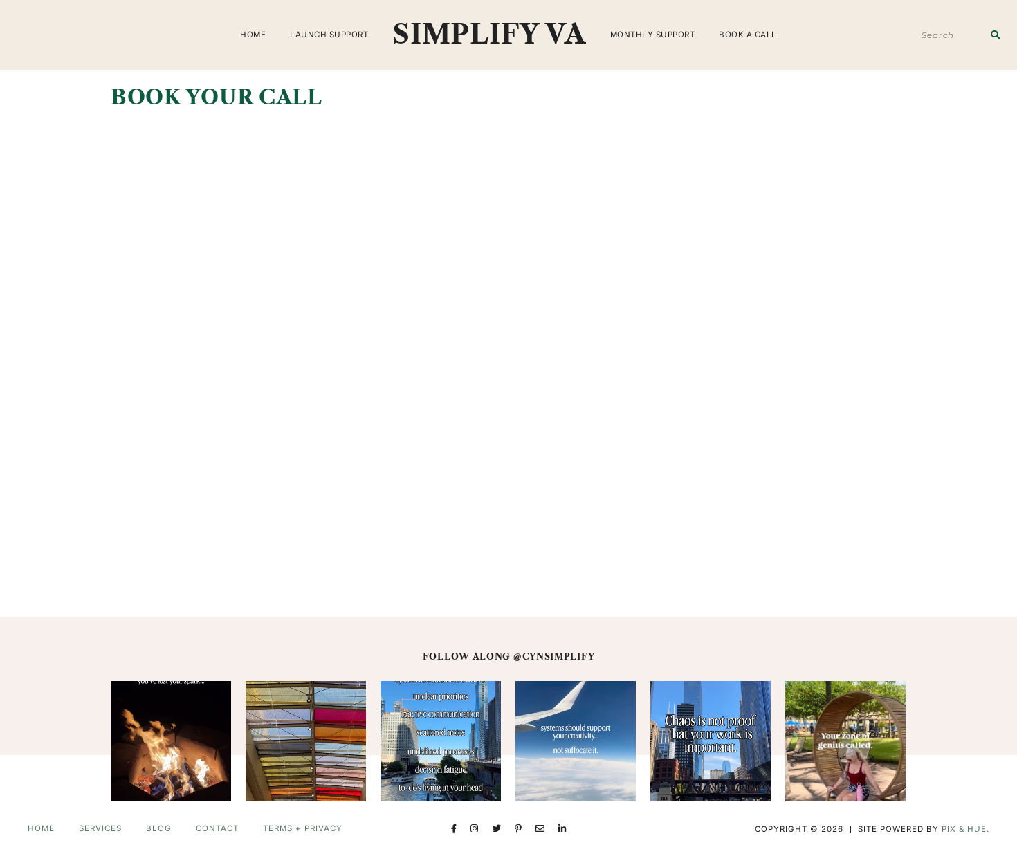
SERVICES (100, 828)
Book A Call (748, 34)
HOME (253, 34)
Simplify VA (489, 34)
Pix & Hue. (965, 829)
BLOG (159, 828)
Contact (217, 828)
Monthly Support (652, 34)
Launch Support (329, 34)
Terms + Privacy (302, 828)
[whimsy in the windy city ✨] (306, 741)
